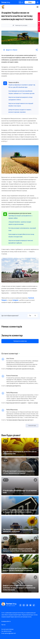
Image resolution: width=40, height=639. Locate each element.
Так (30, 315)
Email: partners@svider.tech (8, 633)
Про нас (3, 624)
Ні (35, 315)
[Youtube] (30, 605)
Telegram (4, 300)
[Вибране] (37, 2)
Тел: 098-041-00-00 (6, 631)
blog (5, 2)
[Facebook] (20, 605)
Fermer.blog (3, 7)
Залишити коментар (20, 341)
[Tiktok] (33, 605)
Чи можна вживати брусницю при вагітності (19, 420)
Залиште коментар (12, 335)
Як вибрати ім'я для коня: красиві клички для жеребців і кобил (20, 369)
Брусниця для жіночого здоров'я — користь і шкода (22, 403)
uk (21, 2)
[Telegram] (27, 605)
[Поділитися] (37, 50)
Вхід (30, 2)
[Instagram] (23, 605)
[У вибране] (35, 441)
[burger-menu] (37, 7)
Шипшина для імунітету (13, 386)
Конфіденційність (6, 621)
